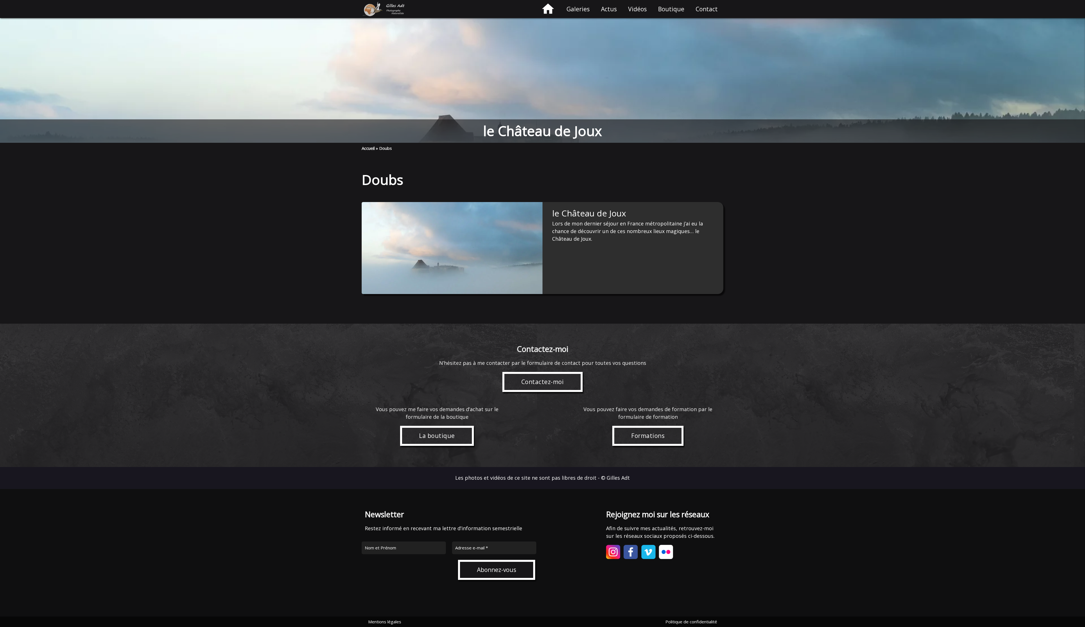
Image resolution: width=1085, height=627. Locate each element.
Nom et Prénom (380, 548)
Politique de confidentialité (691, 621)
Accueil (368, 148)
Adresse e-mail (471, 548)
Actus (609, 9)
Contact (707, 9)
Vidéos (637, 9)
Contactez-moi (542, 382)
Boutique (671, 9)
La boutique (437, 436)
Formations (648, 436)
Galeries (578, 9)
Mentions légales (384, 621)
